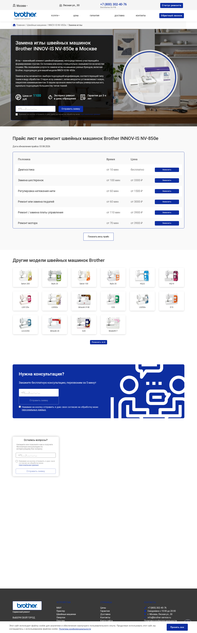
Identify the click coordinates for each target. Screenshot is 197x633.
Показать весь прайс (98, 236)
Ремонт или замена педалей (36, 201)
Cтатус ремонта (171, 5)
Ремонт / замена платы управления (40, 212)
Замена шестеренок (31, 180)
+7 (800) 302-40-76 (113, 4)
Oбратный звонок (171, 15)
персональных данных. (90, 114)
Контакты (141, 16)
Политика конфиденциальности (75, 629)
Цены (75, 16)
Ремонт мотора (27, 223)
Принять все (177, 627)
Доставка (120, 16)
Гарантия (94, 16)
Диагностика (26, 169)
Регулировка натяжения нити (36, 191)
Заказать (166, 170)
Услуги (54, 16)
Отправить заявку (71, 109)
